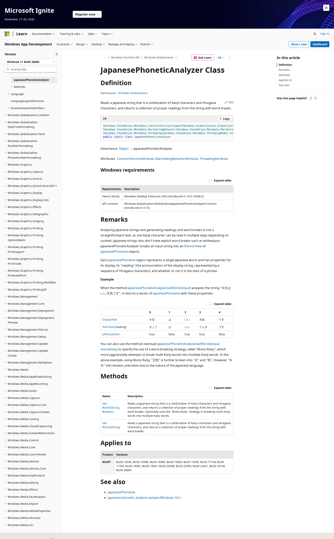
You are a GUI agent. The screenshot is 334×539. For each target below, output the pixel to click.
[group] (167, 131)
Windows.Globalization (159, 57)
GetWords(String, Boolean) (111, 407)
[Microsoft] (7, 33)
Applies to (285, 80)
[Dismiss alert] (326, 8)
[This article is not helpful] (315, 98)
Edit (230, 102)
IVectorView (193, 246)
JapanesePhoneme (114, 251)
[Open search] (315, 33)
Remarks (284, 70)
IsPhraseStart (111, 334)
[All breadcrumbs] (104, 58)
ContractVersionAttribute (135, 159)
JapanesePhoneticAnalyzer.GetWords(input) (159, 288)
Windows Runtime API (125, 57)
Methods (284, 75)
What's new (299, 44)
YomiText (108, 327)
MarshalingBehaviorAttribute (176, 159)
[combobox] (31, 62)
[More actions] (230, 58)
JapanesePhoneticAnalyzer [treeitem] (31, 80)
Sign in (324, 33)
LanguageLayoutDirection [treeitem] (27, 101)
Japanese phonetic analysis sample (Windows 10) (143, 497)
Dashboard (320, 44)
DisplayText (109, 319)
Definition (285, 65)
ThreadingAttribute (214, 159)
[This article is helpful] (310, 98)
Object (124, 148)
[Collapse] (56, 54)
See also (284, 85)
